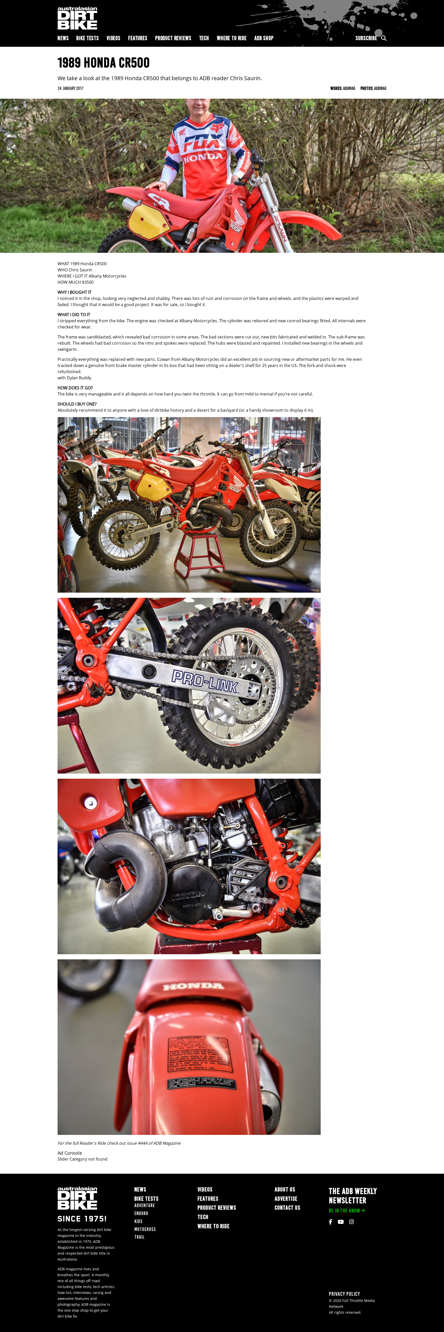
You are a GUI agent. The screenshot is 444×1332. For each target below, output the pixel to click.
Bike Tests (87, 38)
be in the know (344, 1211)
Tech (204, 38)
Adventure (144, 1205)
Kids (138, 1221)
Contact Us (287, 1208)
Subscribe (366, 38)
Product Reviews (173, 38)
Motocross (145, 1229)
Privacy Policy (344, 1294)
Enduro (141, 1213)
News (63, 38)
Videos (114, 38)
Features (137, 38)
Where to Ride (232, 38)
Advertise (286, 1198)
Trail (139, 1237)
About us (285, 1189)
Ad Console (70, 1153)
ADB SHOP (264, 38)
